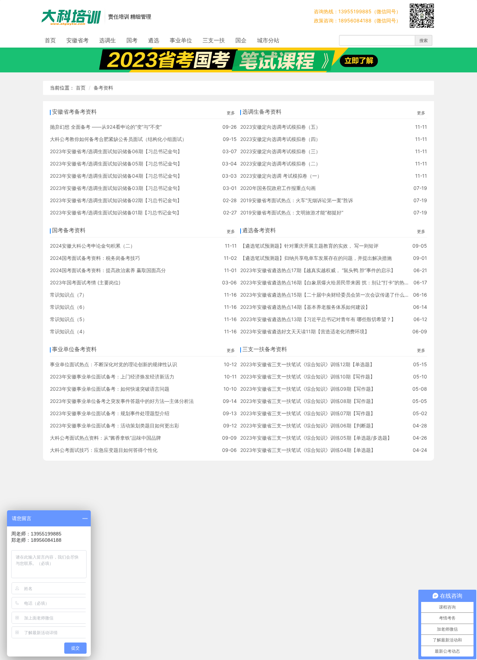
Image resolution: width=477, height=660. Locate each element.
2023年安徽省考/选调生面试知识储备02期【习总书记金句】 (116, 200)
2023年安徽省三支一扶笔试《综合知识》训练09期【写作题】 (308, 389)
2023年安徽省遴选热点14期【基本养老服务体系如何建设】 (305, 307)
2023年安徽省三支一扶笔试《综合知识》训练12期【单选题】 (307, 364)
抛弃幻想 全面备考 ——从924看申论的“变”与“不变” (106, 127)
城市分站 (268, 40)
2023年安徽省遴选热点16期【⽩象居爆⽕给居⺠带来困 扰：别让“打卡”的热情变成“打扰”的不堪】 (346, 282)
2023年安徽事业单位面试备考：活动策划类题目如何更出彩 (114, 425)
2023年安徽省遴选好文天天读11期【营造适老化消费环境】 (304, 331)
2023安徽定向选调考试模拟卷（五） (280, 127)
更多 (231, 112)
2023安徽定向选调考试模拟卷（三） (280, 151)
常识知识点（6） (68, 307)
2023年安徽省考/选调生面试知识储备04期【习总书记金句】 (116, 176)
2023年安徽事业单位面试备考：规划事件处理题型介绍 (109, 413)
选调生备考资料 (261, 111)
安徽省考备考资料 (74, 111)
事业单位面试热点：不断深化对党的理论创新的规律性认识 (113, 364)
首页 (50, 40)
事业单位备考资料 (74, 349)
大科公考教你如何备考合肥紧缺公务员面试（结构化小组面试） (118, 139)
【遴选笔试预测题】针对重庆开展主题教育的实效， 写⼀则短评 (309, 246)
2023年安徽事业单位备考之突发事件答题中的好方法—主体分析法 (122, 401)
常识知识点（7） (68, 295)
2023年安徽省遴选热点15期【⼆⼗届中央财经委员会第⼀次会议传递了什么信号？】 (332, 295)
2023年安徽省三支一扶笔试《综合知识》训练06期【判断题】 (308, 425)
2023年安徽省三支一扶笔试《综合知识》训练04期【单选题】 (308, 450)
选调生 (107, 40)
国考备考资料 (69, 230)
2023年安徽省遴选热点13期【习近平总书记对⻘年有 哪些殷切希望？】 (318, 319)
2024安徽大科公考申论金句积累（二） (92, 246)
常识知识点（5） (68, 319)
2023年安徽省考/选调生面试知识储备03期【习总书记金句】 (116, 188)
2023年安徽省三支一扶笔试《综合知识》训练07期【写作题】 (307, 413)
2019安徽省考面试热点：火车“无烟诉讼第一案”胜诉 (296, 200)
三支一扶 (214, 40)
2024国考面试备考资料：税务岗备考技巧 (95, 258)
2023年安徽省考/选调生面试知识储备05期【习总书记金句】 (116, 163)
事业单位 (181, 40)
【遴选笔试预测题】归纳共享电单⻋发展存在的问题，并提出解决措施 (316, 258)
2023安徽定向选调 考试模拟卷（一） (281, 176)
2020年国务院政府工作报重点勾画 (278, 188)
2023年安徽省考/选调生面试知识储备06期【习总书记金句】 (116, 151)
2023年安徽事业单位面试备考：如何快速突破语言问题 (109, 389)
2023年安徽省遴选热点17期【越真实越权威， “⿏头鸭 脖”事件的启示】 (318, 270)
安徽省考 (77, 40)
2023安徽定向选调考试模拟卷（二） (280, 163)
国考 (132, 40)
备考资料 (103, 88)
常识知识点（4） (68, 331)
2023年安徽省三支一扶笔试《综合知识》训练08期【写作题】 (308, 401)
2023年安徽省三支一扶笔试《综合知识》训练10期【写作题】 (307, 376)
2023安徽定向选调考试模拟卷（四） (280, 139)
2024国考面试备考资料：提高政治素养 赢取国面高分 (108, 270)
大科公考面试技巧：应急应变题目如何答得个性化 (103, 450)
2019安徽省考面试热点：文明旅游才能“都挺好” (291, 212)
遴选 (153, 40)
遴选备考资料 (259, 230)
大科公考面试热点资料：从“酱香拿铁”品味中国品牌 (105, 438)
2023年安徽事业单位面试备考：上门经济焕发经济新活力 (112, 376)
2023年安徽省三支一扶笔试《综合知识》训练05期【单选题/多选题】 (316, 438)
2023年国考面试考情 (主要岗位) (85, 282)
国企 (241, 40)
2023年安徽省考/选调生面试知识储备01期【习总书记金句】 (116, 212)
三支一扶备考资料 (264, 349)
